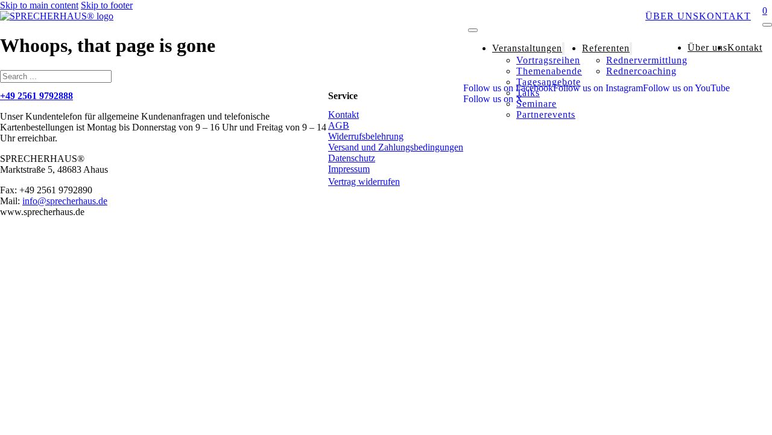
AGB (338, 125)
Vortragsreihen (548, 60)
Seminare (536, 103)
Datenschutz (351, 158)
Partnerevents (545, 114)
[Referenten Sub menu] (631, 48)
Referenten (610, 16)
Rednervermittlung (647, 60)
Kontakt (725, 16)
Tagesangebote (548, 82)
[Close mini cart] (767, 25)
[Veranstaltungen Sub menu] (563, 48)
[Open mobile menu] (473, 30)
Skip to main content (39, 5)
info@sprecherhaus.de (64, 201)
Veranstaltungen (522, 16)
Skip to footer (107, 5)
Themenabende (549, 71)
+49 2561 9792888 (36, 96)
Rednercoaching (641, 71)
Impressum (349, 169)
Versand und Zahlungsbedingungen (395, 147)
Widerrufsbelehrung (365, 136)
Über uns (672, 16)
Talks (528, 93)
